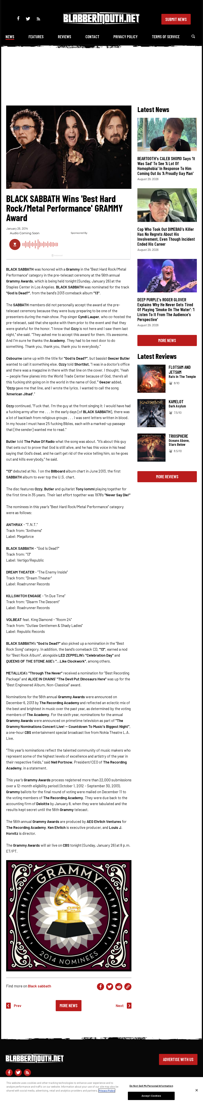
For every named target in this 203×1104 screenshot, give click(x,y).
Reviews (64, 36)
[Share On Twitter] (109, 986)
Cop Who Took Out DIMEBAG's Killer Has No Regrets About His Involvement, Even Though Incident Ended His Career (166, 236)
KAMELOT (176, 401)
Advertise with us (178, 1059)
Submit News (176, 19)
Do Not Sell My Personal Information (151, 1085)
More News (69, 1005)
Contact (92, 36)
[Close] (196, 1090)
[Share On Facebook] (100, 986)
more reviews (167, 476)
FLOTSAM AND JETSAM (180, 369)
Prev (17, 1005)
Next (120, 1005)
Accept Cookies (151, 1095)
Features (36, 36)
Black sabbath (39, 986)
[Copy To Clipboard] (127, 986)
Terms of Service (166, 36)
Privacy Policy (125, 36)
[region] (101, 1090)
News (10, 36)
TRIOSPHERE (178, 436)
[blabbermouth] (101, 23)
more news (167, 340)
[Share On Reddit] (118, 986)
